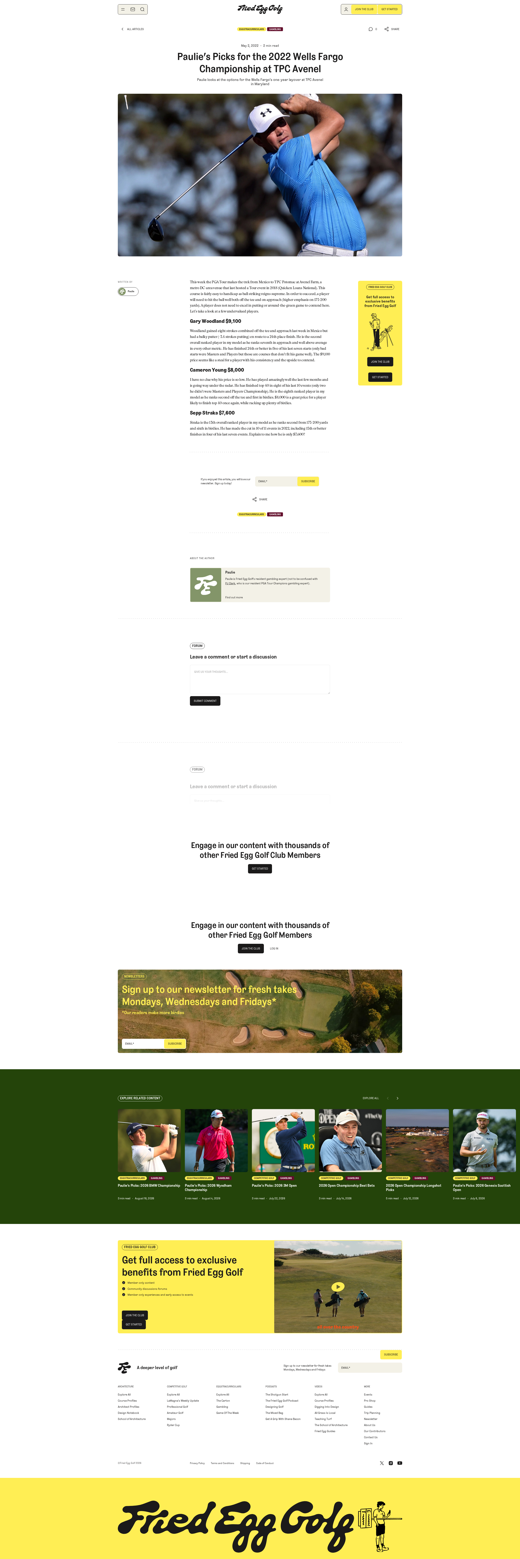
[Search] (142, 9)
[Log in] (346, 9)
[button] (392, 29)
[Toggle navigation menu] (123, 9)
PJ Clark (230, 583)
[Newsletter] (132, 9)
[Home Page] (260, 9)
